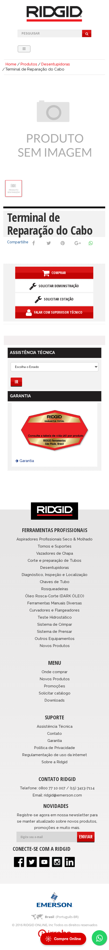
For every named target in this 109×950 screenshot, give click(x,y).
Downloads (54, 700)
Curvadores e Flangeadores (54, 610)
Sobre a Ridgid (54, 762)
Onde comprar (54, 672)
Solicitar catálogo (54, 693)
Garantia (26, 461)
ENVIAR (86, 837)
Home (10, 64)
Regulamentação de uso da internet (54, 755)
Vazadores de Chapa (54, 553)
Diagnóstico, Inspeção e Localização (54, 574)
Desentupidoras (55, 64)
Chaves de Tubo (54, 582)
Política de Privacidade (54, 747)
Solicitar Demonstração (58, 285)
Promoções (54, 686)
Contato (54, 733)
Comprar (57, 272)
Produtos (28, 64)
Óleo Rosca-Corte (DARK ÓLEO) (54, 596)
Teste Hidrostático (55, 617)
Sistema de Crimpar (54, 624)
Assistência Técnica (54, 726)
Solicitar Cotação (58, 299)
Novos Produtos (55, 645)
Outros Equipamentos (55, 638)
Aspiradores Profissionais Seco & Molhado (54, 539)
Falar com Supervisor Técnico (57, 312)
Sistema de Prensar (54, 631)
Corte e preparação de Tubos (54, 560)
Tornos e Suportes (54, 546)
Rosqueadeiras (54, 589)
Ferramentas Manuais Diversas (54, 603)
